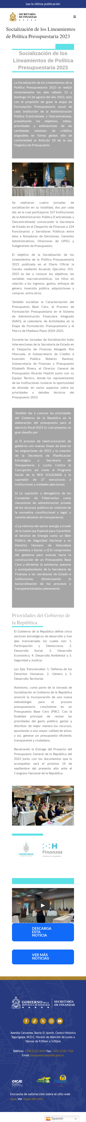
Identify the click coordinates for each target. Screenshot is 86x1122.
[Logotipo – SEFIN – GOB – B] (43, 995)
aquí (13, 1099)
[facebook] (26, 1021)
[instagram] (51, 1021)
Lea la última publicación (43, 4)
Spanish (57, 1118)
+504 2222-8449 (35, 1051)
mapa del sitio (33, 1099)
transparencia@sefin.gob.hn (47, 1055)
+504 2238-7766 (62, 1051)
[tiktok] (34, 1021)
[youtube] (60, 1021)
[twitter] (43, 1021)
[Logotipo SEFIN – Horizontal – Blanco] (23, 11)
